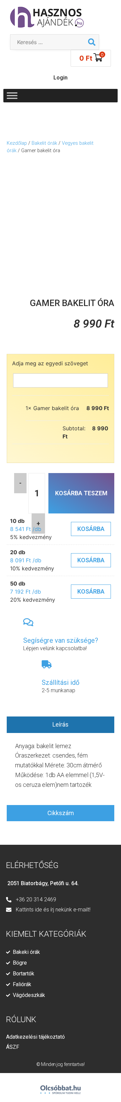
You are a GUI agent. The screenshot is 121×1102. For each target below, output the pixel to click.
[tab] (60, 724)
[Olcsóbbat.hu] (60, 1086)
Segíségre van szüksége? (60, 640)
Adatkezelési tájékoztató (35, 1037)
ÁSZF (12, 1047)
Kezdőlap (17, 143)
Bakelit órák (44, 143)
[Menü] (12, 95)
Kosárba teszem (81, 493)
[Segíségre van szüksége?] (28, 622)
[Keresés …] (47, 42)
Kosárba (91, 528)
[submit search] (92, 42)
